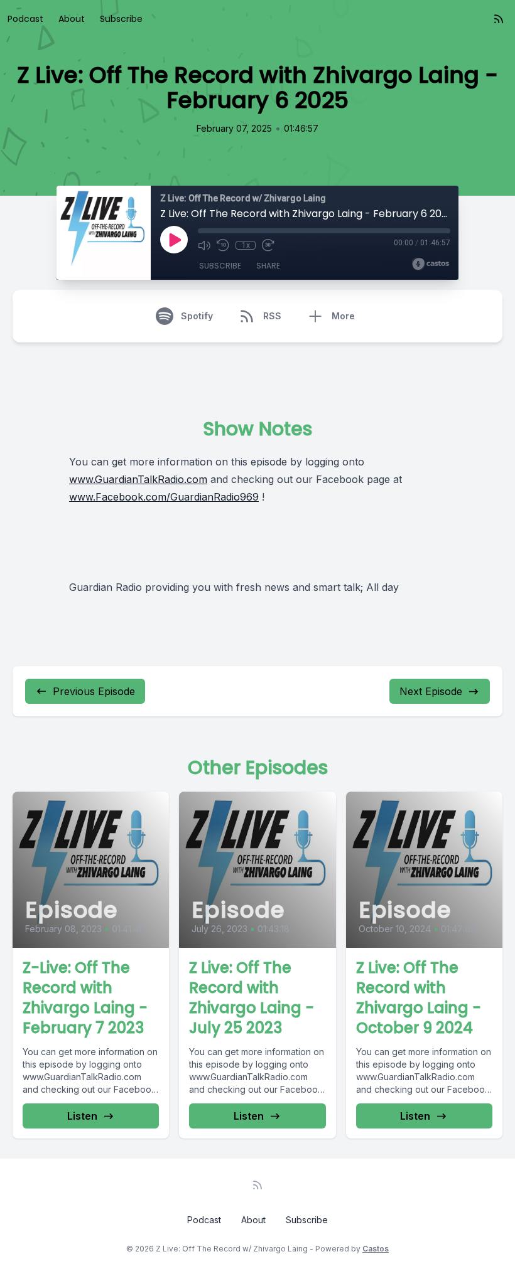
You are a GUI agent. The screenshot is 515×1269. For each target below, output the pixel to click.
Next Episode (430, 691)
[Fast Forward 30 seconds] (268, 245)
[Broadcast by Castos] (430, 264)
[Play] (174, 239)
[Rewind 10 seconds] (223, 245)
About (71, 19)
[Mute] (204, 245)
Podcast (25, 19)
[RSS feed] (498, 19)
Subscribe (121, 19)
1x (246, 245)
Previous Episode (94, 691)
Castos (375, 1248)
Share (268, 265)
